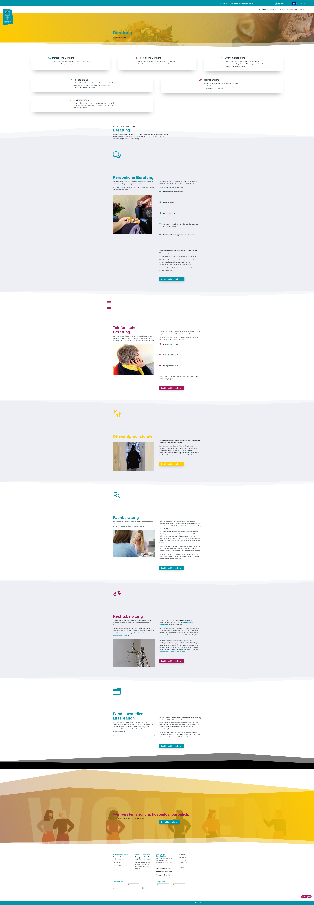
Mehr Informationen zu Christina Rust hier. (172, 652)
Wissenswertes (292, 9)
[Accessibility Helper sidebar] (311, 1)
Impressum (182, 854)
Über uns (265, 9)
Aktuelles (282, 9)
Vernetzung (182, 860)
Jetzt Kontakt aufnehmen (171, 388)
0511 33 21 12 (224, 4)
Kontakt (301, 9)
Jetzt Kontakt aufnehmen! (172, 279)
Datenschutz (183, 857)
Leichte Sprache (301, 4)
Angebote (273, 9)
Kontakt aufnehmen (169, 822)
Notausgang (306, 897)
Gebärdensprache (286, 4)
